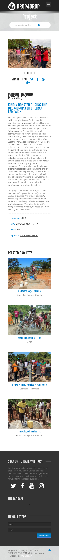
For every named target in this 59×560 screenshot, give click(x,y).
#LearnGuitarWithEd (29, 235)
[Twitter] (13, 485)
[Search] (39, 25)
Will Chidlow (26, 556)
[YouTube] (31, 485)
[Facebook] (22, 485)
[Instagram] (41, 485)
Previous (11, 55)
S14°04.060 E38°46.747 (27, 224)
